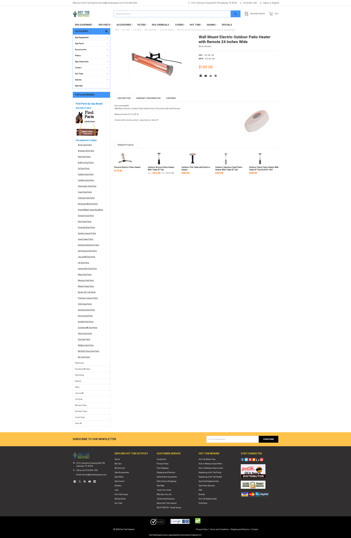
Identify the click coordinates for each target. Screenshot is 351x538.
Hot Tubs (195, 24)
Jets (116, 490)
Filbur (77, 387)
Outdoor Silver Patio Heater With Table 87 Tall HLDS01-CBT (264, 168)
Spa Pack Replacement (209, 481)
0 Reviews (171, 98)
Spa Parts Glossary (207, 486)
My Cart (118, 464)
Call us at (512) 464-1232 (87, 470)
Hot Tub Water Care (207, 459)
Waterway (79, 363)
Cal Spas (79, 399)
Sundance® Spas (82, 369)
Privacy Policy (163, 464)
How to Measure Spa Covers (211, 468)
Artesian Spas (81, 411)
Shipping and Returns (166, 472)
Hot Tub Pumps (121, 494)
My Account (120, 468)
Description (124, 98)
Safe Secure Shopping (166, 481)
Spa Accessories (122, 472)
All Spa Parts (120, 499)
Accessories (124, 24)
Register (275, 3)
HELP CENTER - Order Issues (169, 507)
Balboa (78, 381)
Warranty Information (148, 98)
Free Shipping (163, 468)
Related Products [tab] (126, 145)
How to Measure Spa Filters (210, 464)
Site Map (160, 486)
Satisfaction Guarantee (167, 477)
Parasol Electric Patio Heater (127, 167)
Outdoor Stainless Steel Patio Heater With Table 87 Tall (228, 168)
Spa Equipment (83, 24)
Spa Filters (119, 477)
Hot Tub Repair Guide (208, 499)
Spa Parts (104, 24)
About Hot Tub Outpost (167, 503)
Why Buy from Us (164, 494)
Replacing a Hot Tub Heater (210, 477)
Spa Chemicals (160, 24)
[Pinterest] (215, 76)
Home (117, 459)
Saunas (211, 24)
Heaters (118, 486)
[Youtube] (89, 481)
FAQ (200, 490)
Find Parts (203, 503)
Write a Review (205, 46)
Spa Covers (119, 481)
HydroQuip (79, 375)
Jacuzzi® (79, 393)
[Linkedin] (94, 481)
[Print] (211, 76)
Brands (202, 494)
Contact (254, 529)
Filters (141, 24)
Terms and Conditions (219, 529)
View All (78, 423)
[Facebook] (201, 76)
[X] (80, 481)
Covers (179, 24)
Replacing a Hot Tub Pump (210, 472)
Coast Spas (80, 417)
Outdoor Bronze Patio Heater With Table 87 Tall (161, 168)
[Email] (206, 76)
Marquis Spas (81, 405)
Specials (227, 24)
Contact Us (161, 459)
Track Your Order (164, 490)
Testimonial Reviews (166, 499)
